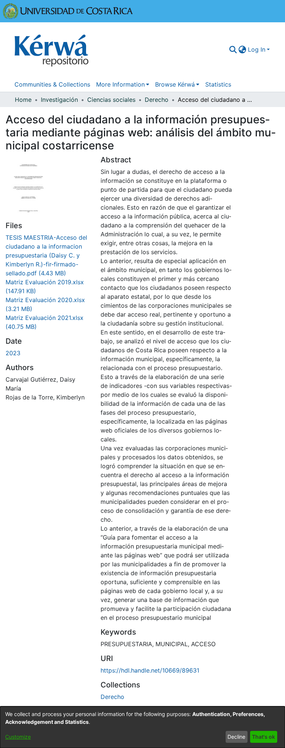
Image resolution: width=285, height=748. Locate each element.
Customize (18, 737)
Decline (236, 737)
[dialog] (142, 727)
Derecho (156, 99)
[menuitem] (242, 49)
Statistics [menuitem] (218, 84)
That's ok (263, 737)
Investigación (59, 99)
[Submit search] (233, 49)
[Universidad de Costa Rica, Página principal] (68, 10)
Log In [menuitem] (256, 49)
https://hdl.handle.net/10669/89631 (150, 670)
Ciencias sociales (111, 99)
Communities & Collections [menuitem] (52, 84)
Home (23, 99)
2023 (13, 353)
